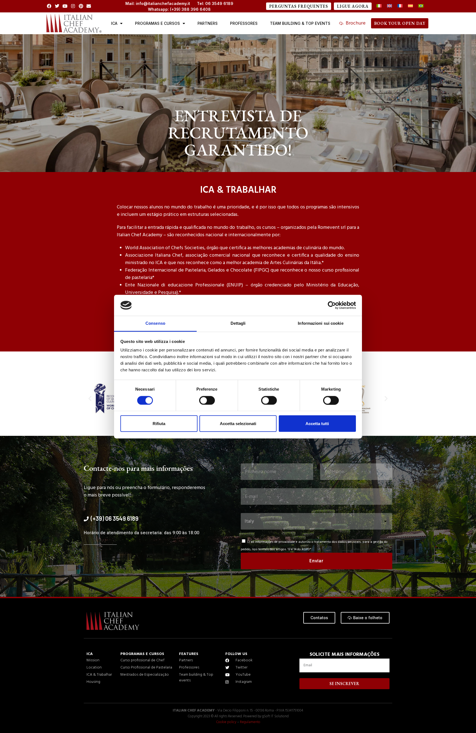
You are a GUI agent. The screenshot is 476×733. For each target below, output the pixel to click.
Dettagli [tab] (238, 323)
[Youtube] (65, 6)
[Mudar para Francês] (400, 6)
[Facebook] (49, 6)
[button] (89, 398)
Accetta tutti (317, 423)
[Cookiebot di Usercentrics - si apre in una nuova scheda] (332, 305)
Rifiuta (159, 423)
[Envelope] (89, 6)
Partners (208, 23)
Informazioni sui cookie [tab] (320, 323)
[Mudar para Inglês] (389, 6)
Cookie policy (226, 722)
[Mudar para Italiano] (379, 6)
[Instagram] (73, 6)
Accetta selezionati (238, 423)
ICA (114, 23)
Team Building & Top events (300, 23)
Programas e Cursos (157, 23)
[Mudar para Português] (421, 6)
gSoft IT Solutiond (275, 716)
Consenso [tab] (155, 323)
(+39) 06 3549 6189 (115, 518)
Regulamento (250, 722)
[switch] (207, 400)
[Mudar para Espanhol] (410, 6)
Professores (244, 23)
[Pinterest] (81, 6)
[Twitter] (57, 6)
